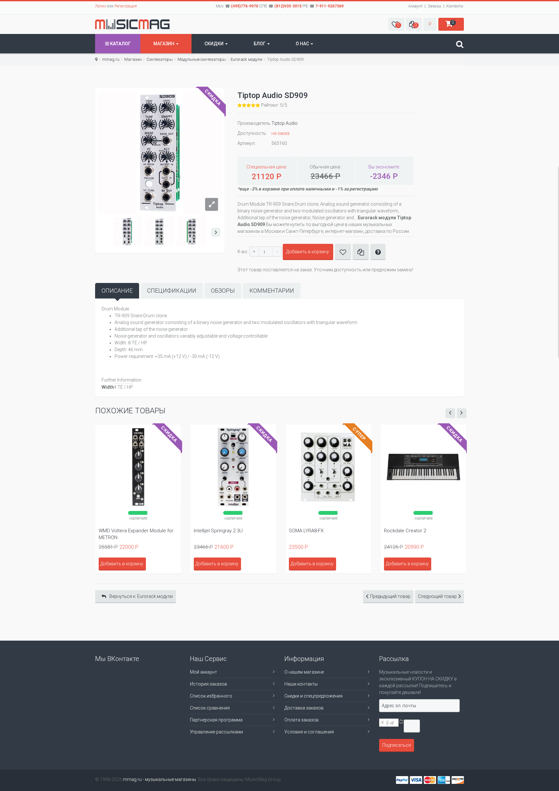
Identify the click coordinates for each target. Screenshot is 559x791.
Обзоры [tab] (223, 290)
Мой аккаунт (203, 672)
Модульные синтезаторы (202, 59)
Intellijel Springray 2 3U (218, 531)
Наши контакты (301, 684)
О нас (303, 43)
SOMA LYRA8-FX (306, 531)
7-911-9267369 (329, 6)
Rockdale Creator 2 (405, 531)
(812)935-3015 (287, 6)
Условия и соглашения (309, 731)
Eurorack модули (246, 59)
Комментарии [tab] (271, 290)
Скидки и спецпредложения (313, 696)
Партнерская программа (216, 719)
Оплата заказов (301, 719)
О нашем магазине (304, 672)
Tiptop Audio (284, 123)
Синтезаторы (160, 59)
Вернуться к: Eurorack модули (141, 596)
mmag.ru (110, 59)
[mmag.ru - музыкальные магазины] (132, 24)
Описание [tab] (117, 290)
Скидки (214, 43)
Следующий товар (437, 596)
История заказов (208, 684)
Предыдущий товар (390, 596)
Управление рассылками (216, 731)
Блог (260, 43)
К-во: (242, 251)
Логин (100, 6)
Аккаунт (415, 6)
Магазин (164, 43)
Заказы (434, 6)
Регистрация (126, 6)
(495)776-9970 (244, 6)
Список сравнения (210, 707)
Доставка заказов (303, 707)
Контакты (454, 6)
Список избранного (211, 696)
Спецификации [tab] (171, 290)
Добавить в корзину (307, 251)
